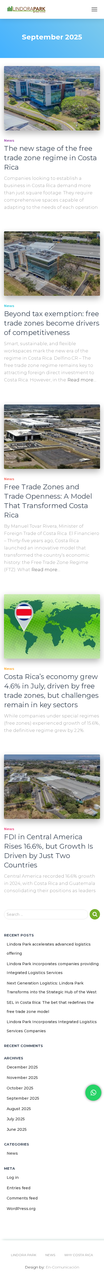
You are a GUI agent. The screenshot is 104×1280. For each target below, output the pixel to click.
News (9, 140)
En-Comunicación (62, 1267)
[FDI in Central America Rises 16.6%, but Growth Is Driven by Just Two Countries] (52, 786)
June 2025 (17, 1129)
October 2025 (20, 1088)
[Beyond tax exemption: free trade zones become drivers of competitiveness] (52, 263)
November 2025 (22, 1077)
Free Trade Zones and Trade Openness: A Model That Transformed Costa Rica (48, 501)
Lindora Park (23, 1255)
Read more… (81, 379)
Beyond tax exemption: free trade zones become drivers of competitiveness (51, 323)
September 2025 (23, 1098)
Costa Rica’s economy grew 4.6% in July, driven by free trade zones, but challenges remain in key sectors (51, 690)
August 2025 (19, 1108)
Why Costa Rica (78, 1255)
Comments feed (22, 1198)
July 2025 (16, 1119)
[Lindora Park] (28, 9)
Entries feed (18, 1188)
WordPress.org (21, 1208)
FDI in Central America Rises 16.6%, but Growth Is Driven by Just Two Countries (48, 851)
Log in (13, 1177)
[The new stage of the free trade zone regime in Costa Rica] (52, 98)
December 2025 (22, 1067)
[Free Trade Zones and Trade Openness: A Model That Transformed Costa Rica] (52, 436)
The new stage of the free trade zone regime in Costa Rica (50, 158)
